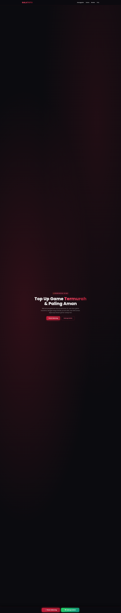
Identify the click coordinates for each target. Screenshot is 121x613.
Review (93, 2)
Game (87, 2)
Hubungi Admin (68, 318)
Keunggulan (80, 2)
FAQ (98, 2)
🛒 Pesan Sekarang (51, 610)
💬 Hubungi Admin (70, 610)
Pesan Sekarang (53, 318)
